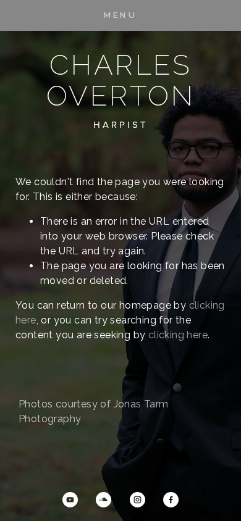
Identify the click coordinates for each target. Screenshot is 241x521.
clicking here (178, 335)
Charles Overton (120, 80)
